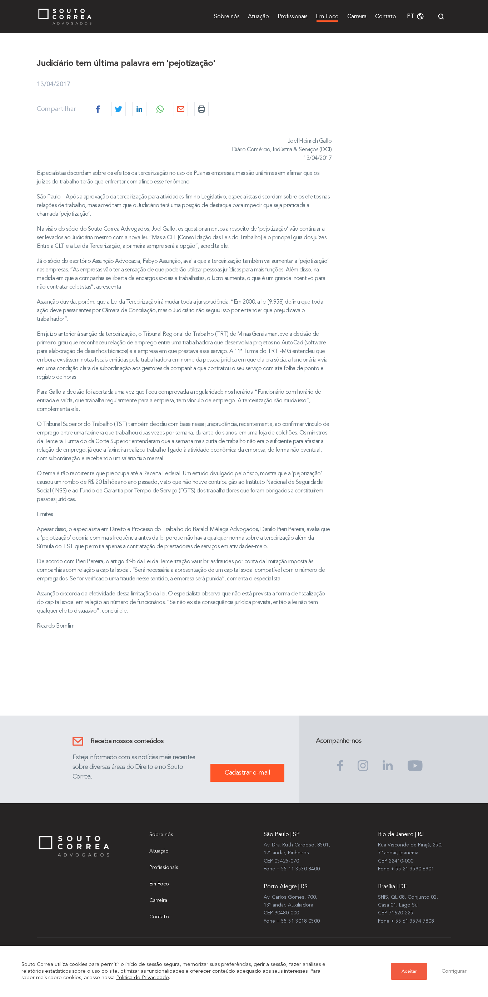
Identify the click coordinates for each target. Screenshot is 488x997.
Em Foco (327, 17)
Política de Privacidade (142, 978)
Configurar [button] (454, 971)
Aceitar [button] (409, 971)
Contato (385, 17)
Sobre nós (226, 17)
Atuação (258, 17)
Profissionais (292, 17)
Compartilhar (56, 109)
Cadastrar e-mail (247, 773)
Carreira (357, 17)
